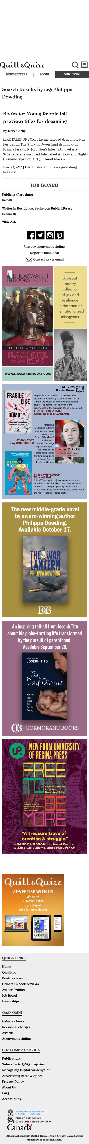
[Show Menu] (84, 65)
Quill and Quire (30, 67)
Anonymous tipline (16, 1039)
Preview (9, 172)
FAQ (5, 1093)
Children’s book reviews (20, 984)
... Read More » (53, 159)
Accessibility (12, 1099)
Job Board (9, 996)
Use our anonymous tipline (44, 247)
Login (44, 74)
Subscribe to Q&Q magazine (23, 1064)
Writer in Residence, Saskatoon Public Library (37, 209)
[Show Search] (75, 65)
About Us (9, 1088)
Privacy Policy (13, 1082)
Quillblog (9, 973)
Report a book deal (44, 253)
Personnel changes (16, 1027)
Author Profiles (13, 990)
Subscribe (72, 74)
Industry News (13, 1021)
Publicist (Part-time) (17, 195)
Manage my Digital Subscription (26, 1070)
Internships (10, 1001)
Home (6, 967)
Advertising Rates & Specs (22, 1076)
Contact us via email (48, 260)
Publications (11, 1059)
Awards (7, 1033)
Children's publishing (60, 167)
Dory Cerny (17, 131)
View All (9, 222)
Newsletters (16, 74)
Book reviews (12, 978)
